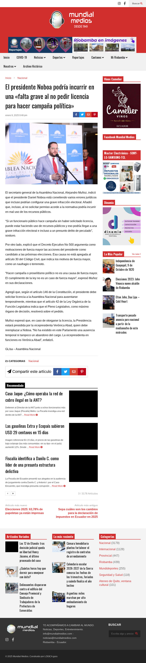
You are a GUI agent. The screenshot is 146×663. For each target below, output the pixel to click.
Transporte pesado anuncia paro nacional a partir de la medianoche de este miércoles (127, 324)
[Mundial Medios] (73, 22)
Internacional (107, 549)
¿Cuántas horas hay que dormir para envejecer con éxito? (33, 572)
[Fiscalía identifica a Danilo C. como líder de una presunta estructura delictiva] (83, 468)
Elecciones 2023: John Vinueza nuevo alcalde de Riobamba (128, 283)
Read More (30, 415)
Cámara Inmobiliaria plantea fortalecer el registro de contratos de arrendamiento (78, 549)
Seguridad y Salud (111, 574)
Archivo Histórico (32, 66)
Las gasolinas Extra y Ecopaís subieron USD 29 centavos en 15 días (34, 429)
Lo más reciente (63, 536)
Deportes (58, 57)
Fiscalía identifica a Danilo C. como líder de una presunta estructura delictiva (32, 464)
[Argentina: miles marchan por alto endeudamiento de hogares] (58, 596)
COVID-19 (22, 57)
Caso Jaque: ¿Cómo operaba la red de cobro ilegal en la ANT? (34, 396)
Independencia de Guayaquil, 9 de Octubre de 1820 (125, 265)
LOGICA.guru (51, 656)
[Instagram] (119, 3)
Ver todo (136, 254)
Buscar (136, 3)
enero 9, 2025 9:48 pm (16, 115)
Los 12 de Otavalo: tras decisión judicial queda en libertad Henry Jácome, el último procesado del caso (32, 552)
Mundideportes (108, 568)
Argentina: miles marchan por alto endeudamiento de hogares (77, 599)
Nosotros (9, 66)
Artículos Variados (18, 536)
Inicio (6, 57)
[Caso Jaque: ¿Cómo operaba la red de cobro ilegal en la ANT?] (83, 403)
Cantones (96, 57)
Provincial (105, 555)
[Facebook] (125, 3)
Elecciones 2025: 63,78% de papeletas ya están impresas (24, 511)
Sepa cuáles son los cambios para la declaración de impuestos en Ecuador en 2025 (77, 513)
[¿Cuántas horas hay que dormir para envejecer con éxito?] (11, 571)
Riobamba (105, 562)
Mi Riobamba (118, 57)
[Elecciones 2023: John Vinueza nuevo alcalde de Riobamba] (108, 284)
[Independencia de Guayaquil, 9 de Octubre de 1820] (108, 266)
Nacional (33, 361)
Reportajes (78, 57)
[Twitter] (82, 114)
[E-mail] (88, 114)
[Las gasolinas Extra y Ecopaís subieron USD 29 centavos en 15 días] (83, 436)
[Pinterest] (95, 114)
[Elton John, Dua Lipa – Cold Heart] (108, 302)
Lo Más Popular (113, 254)
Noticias (39, 57)
